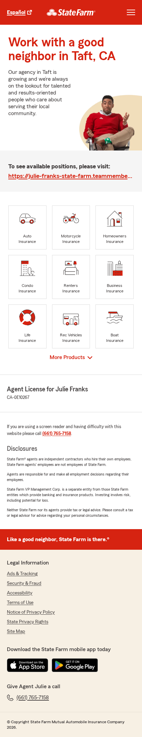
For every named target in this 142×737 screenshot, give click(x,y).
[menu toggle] (131, 12)
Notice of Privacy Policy (31, 612)
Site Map (16, 631)
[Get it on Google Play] (75, 665)
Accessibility (19, 593)
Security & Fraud (24, 583)
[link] (71, 12)
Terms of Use (20, 602)
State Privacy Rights (27, 621)
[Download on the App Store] (27, 665)
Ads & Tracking (22, 573)
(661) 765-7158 (56, 433)
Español (16, 12)
